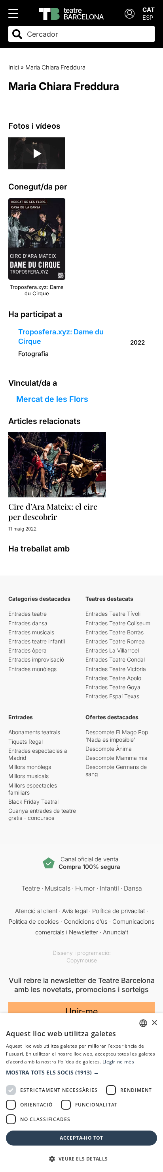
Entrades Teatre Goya (112, 687)
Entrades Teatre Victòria (115, 669)
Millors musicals (28, 776)
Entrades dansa (27, 623)
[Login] (130, 14)
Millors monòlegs (29, 766)
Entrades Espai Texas (112, 696)
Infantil (109, 888)
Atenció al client (36, 911)
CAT (148, 9)
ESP (147, 17)
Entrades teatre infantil (36, 641)
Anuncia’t (115, 932)
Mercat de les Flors (52, 399)
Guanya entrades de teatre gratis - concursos (42, 814)
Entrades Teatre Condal (115, 659)
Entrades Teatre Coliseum (117, 623)
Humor (85, 888)
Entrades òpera (27, 650)
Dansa (133, 888)
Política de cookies (34, 921)
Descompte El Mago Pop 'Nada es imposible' (116, 736)
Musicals (57, 888)
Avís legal (74, 911)
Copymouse (81, 960)
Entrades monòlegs (32, 669)
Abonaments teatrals (34, 732)
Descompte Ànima (108, 748)
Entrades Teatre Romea (115, 641)
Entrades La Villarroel (112, 650)
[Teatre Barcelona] (71, 14)
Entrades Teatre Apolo (113, 678)
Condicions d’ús (86, 921)
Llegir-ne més (118, 1061)
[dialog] (81, 1092)
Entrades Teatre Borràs (114, 632)
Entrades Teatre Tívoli (112, 613)
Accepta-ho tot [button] (81, 1137)
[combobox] (88, 34)
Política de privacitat (118, 911)
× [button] (154, 1023)
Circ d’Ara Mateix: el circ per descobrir (52, 511)
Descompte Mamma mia (116, 757)
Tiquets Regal (25, 741)
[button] (81, 1072)
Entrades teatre (27, 613)
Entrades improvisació (36, 659)
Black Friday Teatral (33, 801)
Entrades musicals (31, 632)
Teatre (30, 888)
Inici (13, 67)
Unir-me (81, 1011)
